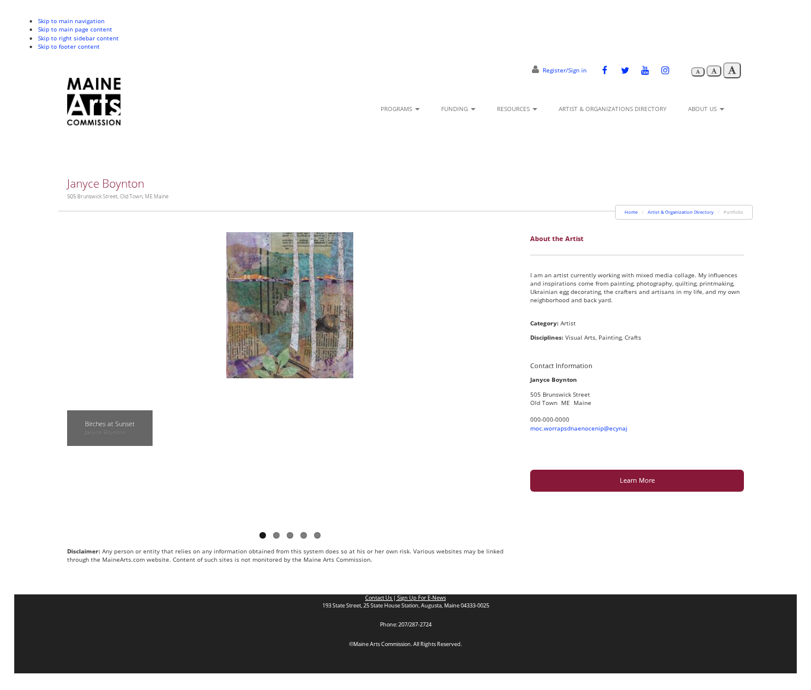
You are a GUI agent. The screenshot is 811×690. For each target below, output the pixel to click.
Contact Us (379, 598)
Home (631, 212)
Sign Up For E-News (421, 598)
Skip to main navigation (71, 21)
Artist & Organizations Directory (613, 109)
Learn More (637, 480)
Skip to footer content (69, 46)
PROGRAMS (397, 109)
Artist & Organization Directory (681, 212)
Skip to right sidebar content (78, 38)
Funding (455, 109)
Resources (514, 109)
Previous (76, 372)
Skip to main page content (75, 29)
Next (503, 372)
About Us (703, 109)
